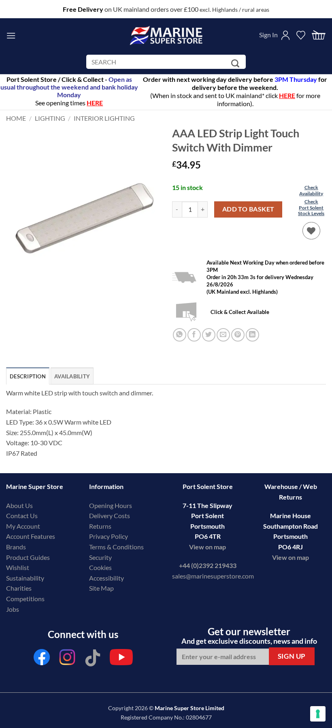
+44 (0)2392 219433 (207, 565)
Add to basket (248, 209)
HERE (287, 95)
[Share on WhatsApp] (179, 335)
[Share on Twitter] (208, 335)
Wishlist (17, 567)
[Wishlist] (311, 231)
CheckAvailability (311, 190)
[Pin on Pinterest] (238, 335)
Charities (19, 588)
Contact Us (22, 515)
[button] (11, 35)
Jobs (12, 609)
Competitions (25, 598)
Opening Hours (110, 505)
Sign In (268, 34)
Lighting (50, 118)
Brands (16, 547)
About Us (19, 505)
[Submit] (237, 63)
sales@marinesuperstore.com (213, 576)
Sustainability (25, 578)
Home (16, 118)
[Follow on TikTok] (92, 659)
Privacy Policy (108, 536)
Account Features (30, 536)
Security (100, 557)
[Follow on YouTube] (121, 659)
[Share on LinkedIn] (252, 335)
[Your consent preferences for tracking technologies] (318, 714)
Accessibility (106, 578)
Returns (100, 526)
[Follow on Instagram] (67, 659)
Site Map (101, 588)
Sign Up (292, 656)
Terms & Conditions (116, 547)
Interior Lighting (104, 118)
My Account (23, 526)
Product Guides (28, 557)
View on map (207, 547)
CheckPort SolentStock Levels (311, 207)
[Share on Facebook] (194, 335)
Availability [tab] (72, 376)
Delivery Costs (109, 515)
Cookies (100, 567)
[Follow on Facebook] (41, 659)
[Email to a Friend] (223, 335)
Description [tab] (28, 376)
